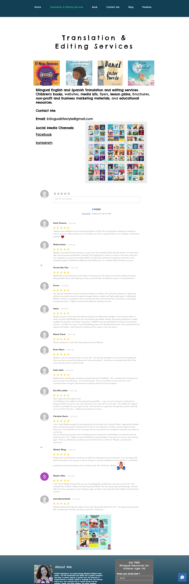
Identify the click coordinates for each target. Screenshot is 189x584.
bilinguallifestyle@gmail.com (70, 119)
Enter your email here (127, 574)
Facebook (44, 134)
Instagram (44, 143)
